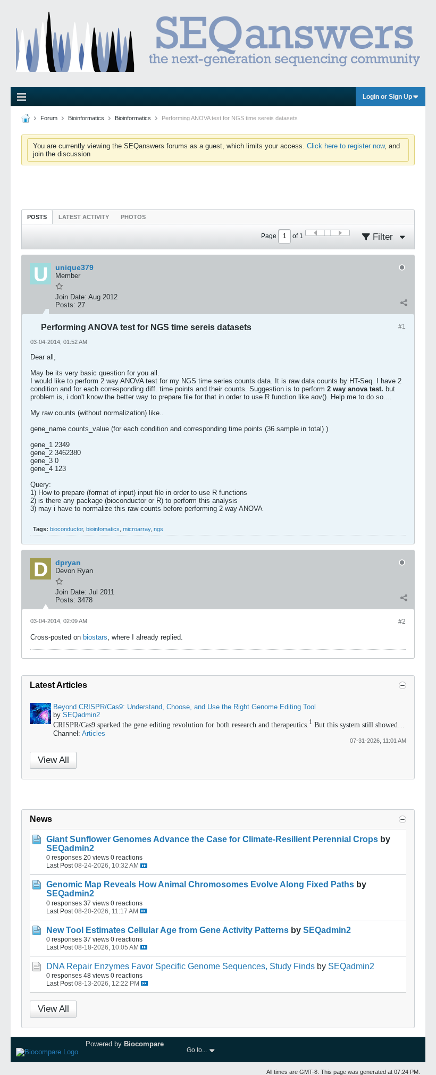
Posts (37, 217)
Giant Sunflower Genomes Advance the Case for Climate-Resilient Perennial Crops (212, 839)
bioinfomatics (103, 529)
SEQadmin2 (81, 715)
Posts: (65, 305)
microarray (136, 529)
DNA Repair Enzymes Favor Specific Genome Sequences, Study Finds (180, 966)
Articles (93, 733)
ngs (158, 529)
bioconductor (66, 529)
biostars (95, 637)
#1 (402, 326)
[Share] (403, 302)
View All (53, 760)
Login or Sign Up (387, 96)
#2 (402, 621)
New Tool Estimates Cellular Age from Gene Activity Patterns (167, 930)
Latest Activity (83, 217)
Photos (133, 217)
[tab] (37, 216)
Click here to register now (345, 146)
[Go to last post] (143, 865)
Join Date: (71, 297)
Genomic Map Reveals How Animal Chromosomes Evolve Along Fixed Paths (200, 884)
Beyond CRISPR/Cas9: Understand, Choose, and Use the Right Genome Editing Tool (184, 707)
